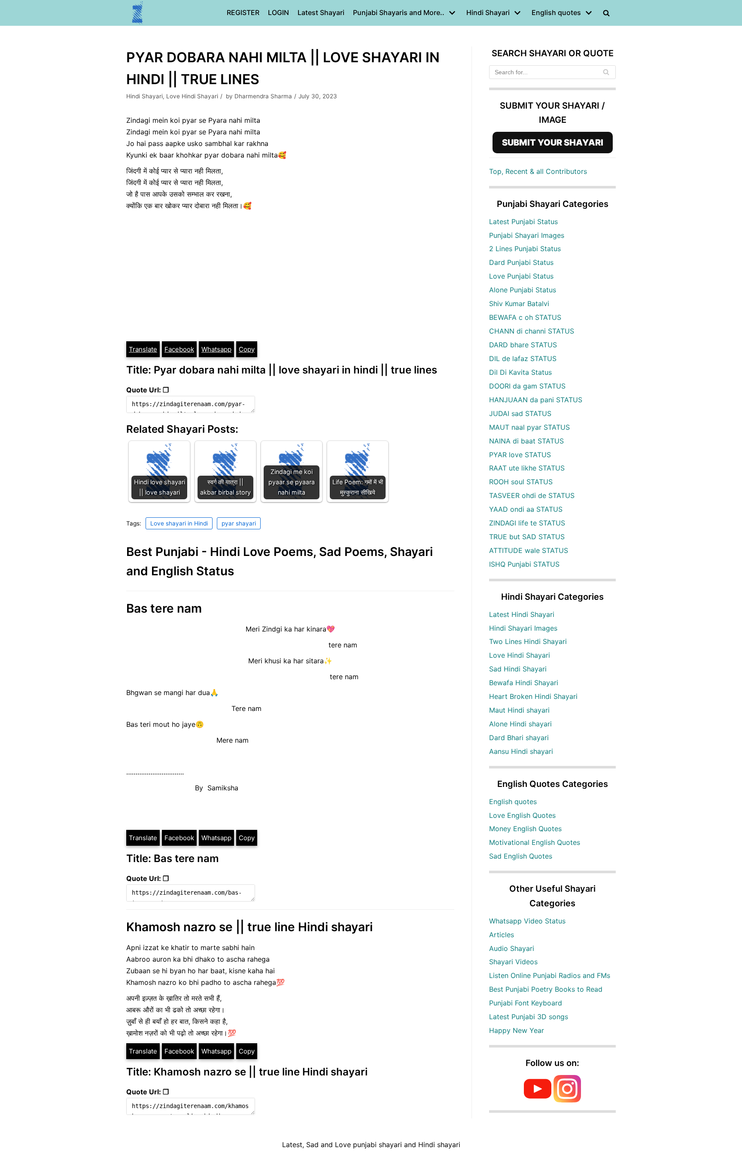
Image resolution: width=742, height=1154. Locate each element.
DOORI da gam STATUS (527, 386)
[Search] (606, 72)
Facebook (179, 349)
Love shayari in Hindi (179, 523)
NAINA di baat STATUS (526, 441)
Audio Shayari (511, 948)
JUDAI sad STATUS (520, 413)
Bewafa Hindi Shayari (523, 682)
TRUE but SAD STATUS (527, 536)
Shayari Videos (513, 961)
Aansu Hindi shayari (521, 751)
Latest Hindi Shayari (521, 614)
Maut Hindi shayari (519, 710)
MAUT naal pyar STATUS (529, 427)
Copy (247, 349)
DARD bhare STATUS (523, 344)
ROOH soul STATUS (521, 481)
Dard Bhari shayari (519, 737)
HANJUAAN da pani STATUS (535, 399)
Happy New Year (516, 1030)
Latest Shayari (321, 12)
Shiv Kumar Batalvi (519, 303)
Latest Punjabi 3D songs (528, 1016)
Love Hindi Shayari (192, 96)
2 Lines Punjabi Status (525, 248)
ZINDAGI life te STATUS (527, 523)
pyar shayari (239, 523)
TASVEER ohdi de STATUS (532, 495)
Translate (143, 349)
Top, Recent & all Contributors (538, 171)
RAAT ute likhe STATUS (527, 468)
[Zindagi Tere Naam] (137, 12)
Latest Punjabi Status (523, 221)
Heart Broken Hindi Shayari (533, 696)
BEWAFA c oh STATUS (525, 317)
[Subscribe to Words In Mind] (537, 1100)
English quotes (513, 801)
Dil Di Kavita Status (520, 372)
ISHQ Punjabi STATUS (524, 564)
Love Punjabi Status (521, 276)
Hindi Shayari (144, 96)
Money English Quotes (525, 828)
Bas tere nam (164, 608)
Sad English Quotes (520, 856)
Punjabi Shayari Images (526, 235)
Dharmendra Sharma (263, 96)
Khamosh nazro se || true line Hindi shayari (249, 927)
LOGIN (278, 12)
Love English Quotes (522, 815)
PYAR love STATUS (520, 454)
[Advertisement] (290, 276)
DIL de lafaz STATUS (522, 358)
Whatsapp (216, 349)
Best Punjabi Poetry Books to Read (545, 989)
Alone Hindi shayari (520, 724)
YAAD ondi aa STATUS (526, 509)
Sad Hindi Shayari (518, 669)
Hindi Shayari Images (523, 628)
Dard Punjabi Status (521, 262)
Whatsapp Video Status (527, 921)
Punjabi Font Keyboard (525, 1003)
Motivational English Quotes (534, 842)
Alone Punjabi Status (522, 289)
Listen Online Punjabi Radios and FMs (549, 975)
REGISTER (243, 12)
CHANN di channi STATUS (531, 331)
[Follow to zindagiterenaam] (567, 1100)
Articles (501, 934)
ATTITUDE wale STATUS (528, 550)
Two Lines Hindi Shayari (528, 641)
